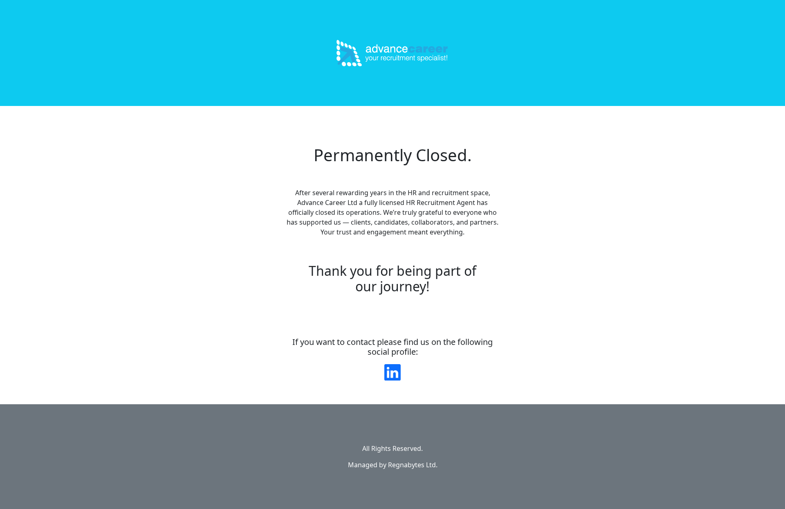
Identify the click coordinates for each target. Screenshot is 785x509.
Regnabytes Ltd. (412, 464)
